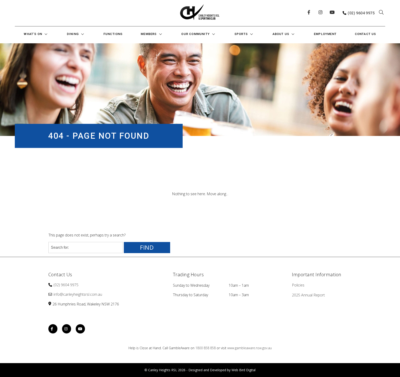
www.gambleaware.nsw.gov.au (249, 348)
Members (148, 34)
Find (147, 247)
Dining (73, 34)
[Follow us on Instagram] (321, 13)
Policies (298, 285)
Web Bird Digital (243, 370)
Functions (113, 34)
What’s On (33, 34)
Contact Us (365, 34)
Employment (325, 34)
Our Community (195, 34)
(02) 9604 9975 (361, 13)
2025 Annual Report (308, 295)
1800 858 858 (205, 348)
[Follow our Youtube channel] (332, 13)
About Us (280, 34)
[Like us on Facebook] (310, 13)
